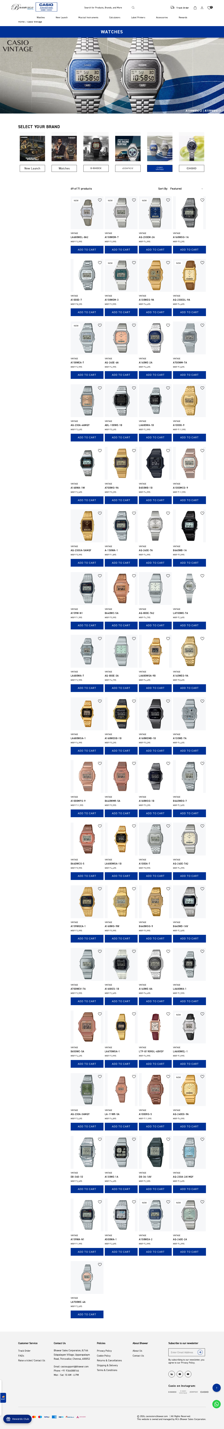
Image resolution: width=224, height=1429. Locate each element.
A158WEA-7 (77, 362)
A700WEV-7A (78, 989)
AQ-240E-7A (146, 550)
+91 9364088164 (70, 1370)
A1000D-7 (76, 299)
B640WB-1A (180, 550)
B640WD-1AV (180, 926)
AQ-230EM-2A (147, 237)
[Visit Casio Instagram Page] (204, 1392)
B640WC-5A (111, 613)
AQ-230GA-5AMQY (81, 550)
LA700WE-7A (180, 613)
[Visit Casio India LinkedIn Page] (171, 1374)
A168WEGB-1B (113, 738)
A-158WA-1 (111, 550)
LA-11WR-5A (112, 1114)
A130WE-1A (111, 1176)
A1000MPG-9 (78, 801)
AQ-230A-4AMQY (80, 425)
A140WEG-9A (180, 675)
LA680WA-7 (77, 675)
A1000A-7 (144, 863)
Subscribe (200, 1352)
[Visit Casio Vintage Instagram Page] (183, 1392)
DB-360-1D (77, 1176)
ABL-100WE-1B (113, 425)
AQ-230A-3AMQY (80, 1114)
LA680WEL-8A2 (79, 237)
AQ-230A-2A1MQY (183, 1176)
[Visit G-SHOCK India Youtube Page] (188, 1374)
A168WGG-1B (146, 801)
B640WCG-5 (77, 863)
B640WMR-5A (112, 801)
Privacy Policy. (188, 1362)
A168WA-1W (78, 487)
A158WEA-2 (145, 1239)
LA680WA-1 (179, 989)
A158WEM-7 (112, 237)
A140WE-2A (145, 362)
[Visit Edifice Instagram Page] (194, 1392)
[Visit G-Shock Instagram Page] (172, 1392)
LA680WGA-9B (147, 675)
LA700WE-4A (78, 1302)
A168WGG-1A (181, 237)
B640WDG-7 (180, 801)
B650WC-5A (77, 1051)
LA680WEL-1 (180, 1051)
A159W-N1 (77, 613)
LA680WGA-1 (78, 738)
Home (21, 21)
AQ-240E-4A (112, 362)
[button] (110, 8)
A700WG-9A (112, 487)
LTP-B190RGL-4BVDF (151, 1051)
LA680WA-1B (146, 425)
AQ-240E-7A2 (180, 863)
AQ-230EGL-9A (181, 299)
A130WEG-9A (146, 299)
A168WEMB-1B (147, 738)
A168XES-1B (112, 989)
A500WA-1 (111, 1239)
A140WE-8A (145, 989)
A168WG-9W (112, 926)
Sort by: (163, 188)
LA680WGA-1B (113, 863)
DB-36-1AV (145, 1176)
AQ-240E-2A (180, 1239)
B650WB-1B (146, 487)
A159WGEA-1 (78, 926)
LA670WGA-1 (112, 1051)
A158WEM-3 (112, 299)
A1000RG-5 (145, 1114)
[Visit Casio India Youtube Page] (180, 1374)
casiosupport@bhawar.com (75, 1366)
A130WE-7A (179, 738)
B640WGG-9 (146, 926)
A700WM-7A (180, 362)
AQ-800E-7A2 (146, 613)
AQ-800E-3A (112, 675)
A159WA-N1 (77, 1239)
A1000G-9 (178, 425)
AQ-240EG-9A (181, 1114)
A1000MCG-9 (180, 487)
